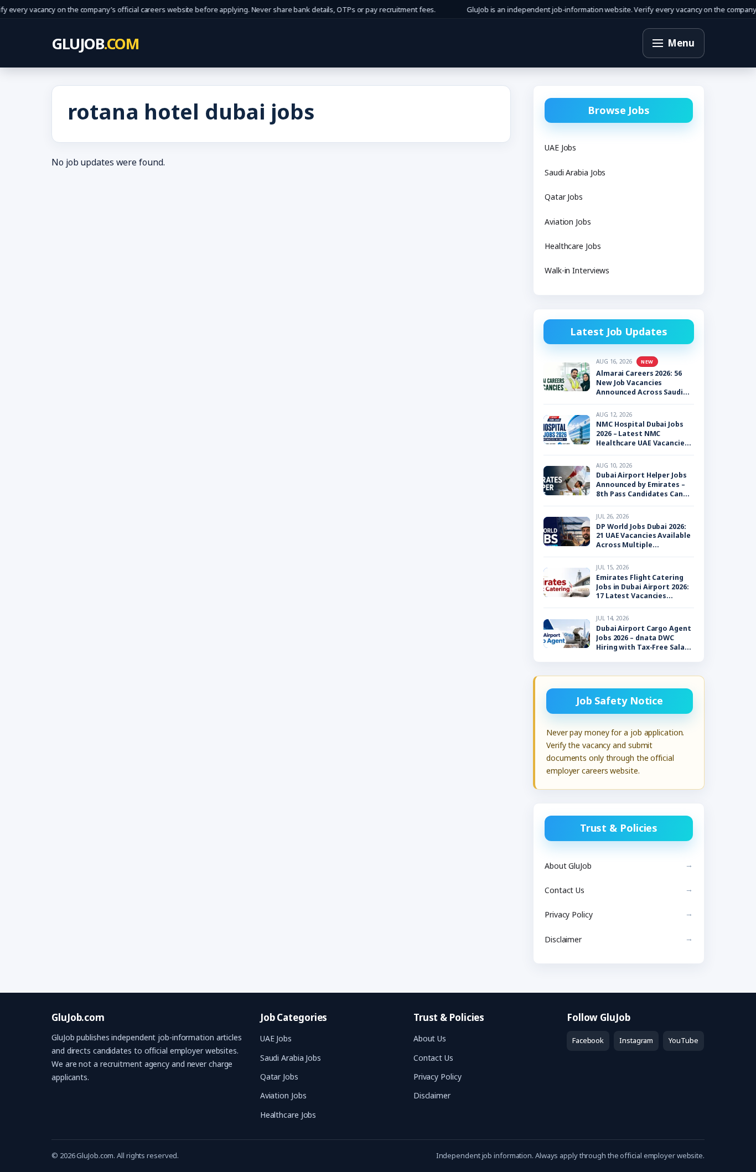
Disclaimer (563, 939)
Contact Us (564, 890)
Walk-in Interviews (577, 270)
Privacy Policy (569, 914)
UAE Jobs (560, 147)
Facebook (588, 1040)
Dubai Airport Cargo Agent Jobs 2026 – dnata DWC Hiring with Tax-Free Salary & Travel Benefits (643, 638)
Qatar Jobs (564, 196)
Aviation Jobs (568, 221)
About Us (429, 1038)
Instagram (636, 1040)
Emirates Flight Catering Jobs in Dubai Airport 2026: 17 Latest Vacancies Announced (642, 587)
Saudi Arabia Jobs (575, 172)
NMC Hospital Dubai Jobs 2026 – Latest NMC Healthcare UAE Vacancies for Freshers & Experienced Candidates (644, 434)
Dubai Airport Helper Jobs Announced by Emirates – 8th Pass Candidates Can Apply (641, 485)
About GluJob (568, 865)
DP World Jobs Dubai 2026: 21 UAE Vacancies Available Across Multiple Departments (643, 536)
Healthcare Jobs (573, 246)
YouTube (683, 1040)
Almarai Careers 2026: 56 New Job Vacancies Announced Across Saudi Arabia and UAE (639, 383)
